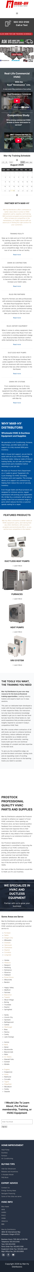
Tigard (6, 1082)
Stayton (7, 950)
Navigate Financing (8, 1193)
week (27, 162)
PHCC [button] (3, 1215)
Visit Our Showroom (8, 1169)
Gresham (7, 943)
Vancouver (8, 945)
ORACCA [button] (4, 1221)
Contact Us (5, 1188)
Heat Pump (5, 1150)
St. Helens (7, 1057)
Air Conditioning (7, 1158)
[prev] (3, 162)
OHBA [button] (3, 1218)
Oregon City (8, 938)
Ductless (4, 1153)
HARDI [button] (3, 1212)
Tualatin (7, 997)
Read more (17, 255)
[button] (17, 13)
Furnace (4, 1156)
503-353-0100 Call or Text (21, 23)
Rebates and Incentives (9, 1172)
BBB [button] (2, 1224)
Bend (6, 1045)
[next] (6, 162)
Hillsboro (7, 963)
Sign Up (4, 1126)
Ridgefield (7, 1084)
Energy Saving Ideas (8, 1190)
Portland (7, 933)
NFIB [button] (3, 1209)
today (11, 162)
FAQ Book (4, 1177)
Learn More (18, 566)
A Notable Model (7, 1174)
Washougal (8, 1027)
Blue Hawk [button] (5, 1206)
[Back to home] (17, 4)
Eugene (7, 1069)
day (31, 162)
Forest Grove (9, 977)
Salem (6, 935)
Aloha (6, 1074)
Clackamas (8, 947)
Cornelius (7, 952)
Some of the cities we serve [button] (11, 1196)
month (22, 162)
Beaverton (8, 995)
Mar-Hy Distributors (8, 1229)
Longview (7, 955)
